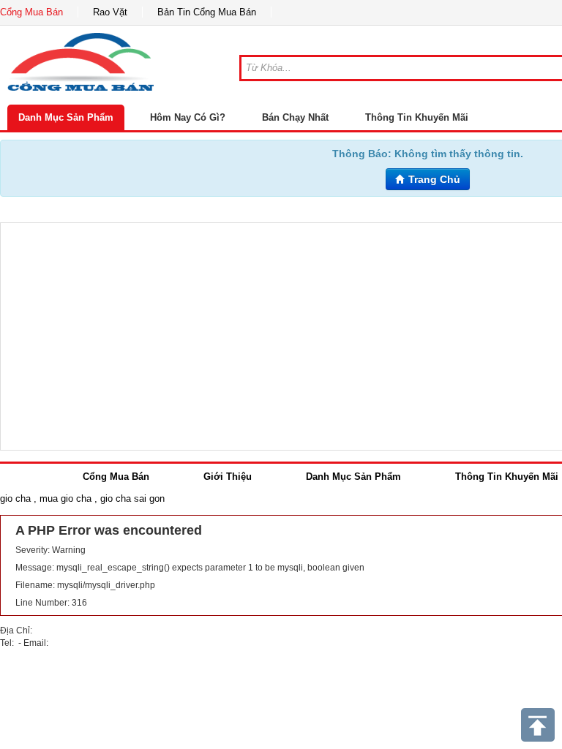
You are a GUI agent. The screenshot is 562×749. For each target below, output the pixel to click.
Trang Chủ (432, 179)
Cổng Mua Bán (31, 12)
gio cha (15, 498)
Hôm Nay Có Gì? (187, 117)
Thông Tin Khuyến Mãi (416, 117)
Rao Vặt (110, 12)
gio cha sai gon (132, 498)
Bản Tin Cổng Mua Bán (206, 12)
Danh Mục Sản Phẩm (65, 117)
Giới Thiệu (227, 476)
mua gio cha (65, 498)
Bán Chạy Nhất (295, 117)
